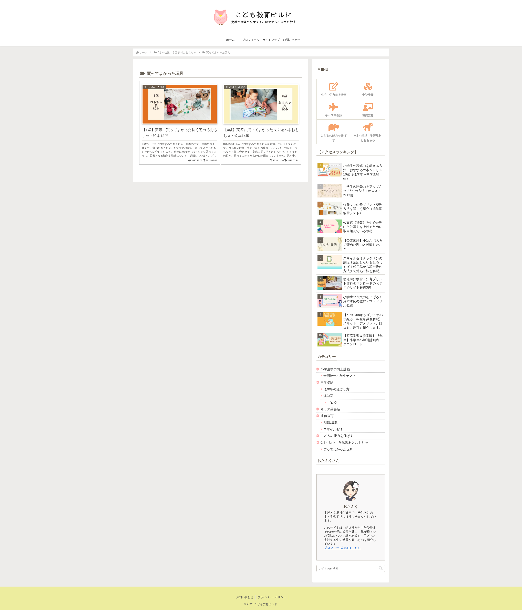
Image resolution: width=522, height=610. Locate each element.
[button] (380, 568)
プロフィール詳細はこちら (342, 547)
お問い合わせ (244, 597)
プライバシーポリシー (272, 597)
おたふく (350, 506)
